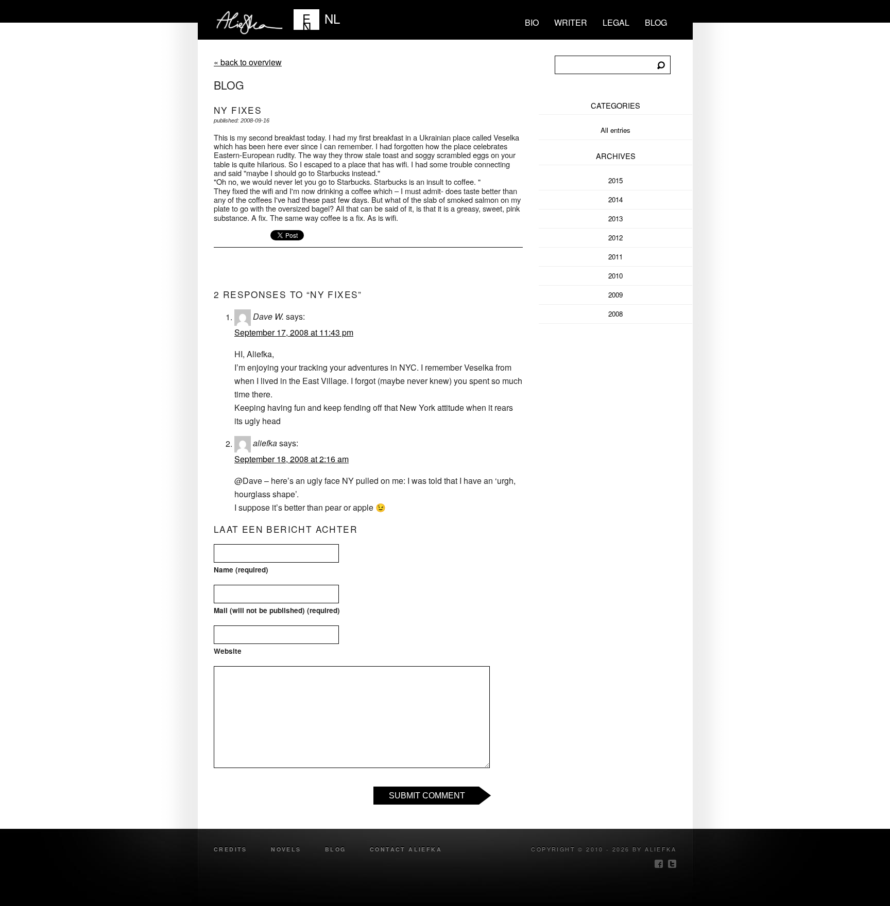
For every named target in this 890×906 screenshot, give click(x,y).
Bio (532, 22)
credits (230, 849)
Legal (616, 22)
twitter (672, 864)
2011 (615, 257)
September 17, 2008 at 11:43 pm (293, 332)
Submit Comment (427, 795)
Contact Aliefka (406, 849)
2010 (615, 276)
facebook (659, 864)
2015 (615, 180)
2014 (615, 199)
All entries (615, 130)
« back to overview (248, 62)
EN (306, 19)
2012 (615, 237)
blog (656, 22)
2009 (615, 295)
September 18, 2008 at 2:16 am (291, 459)
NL (332, 18)
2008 (615, 314)
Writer (570, 22)
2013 (615, 218)
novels (286, 849)
